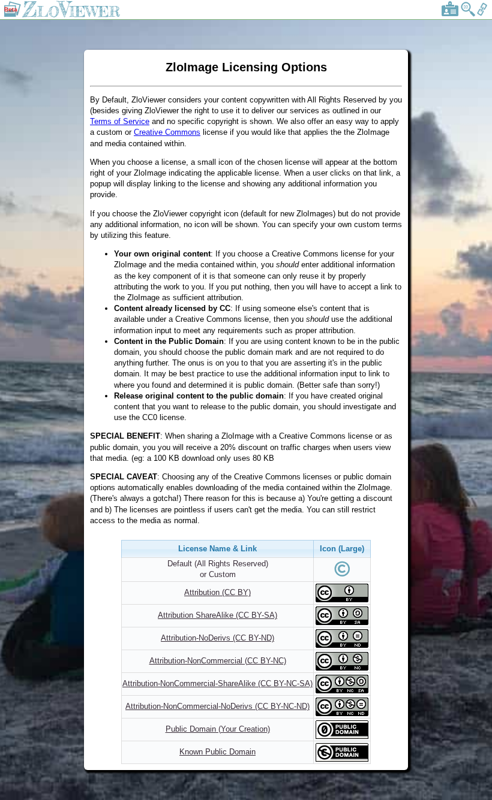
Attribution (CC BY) (217, 592)
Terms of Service (119, 121)
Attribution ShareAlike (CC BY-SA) (217, 615)
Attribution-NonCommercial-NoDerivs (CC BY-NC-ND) (217, 706)
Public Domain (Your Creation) (218, 728)
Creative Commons (167, 132)
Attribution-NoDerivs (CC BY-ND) (217, 637)
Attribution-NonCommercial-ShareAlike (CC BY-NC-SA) (217, 683)
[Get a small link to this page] (482, 14)
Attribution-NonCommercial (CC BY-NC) (217, 660)
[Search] (468, 14)
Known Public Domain (217, 751)
